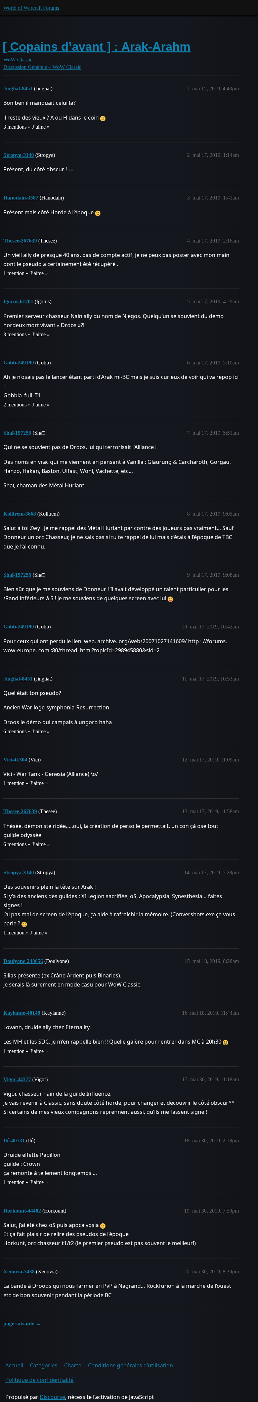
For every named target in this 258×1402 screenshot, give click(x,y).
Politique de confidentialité (39, 1380)
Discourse (52, 1397)
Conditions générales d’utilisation (130, 1365)
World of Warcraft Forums (31, 8)
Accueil (14, 1365)
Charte (72, 1365)
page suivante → (22, 1323)
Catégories (43, 1365)
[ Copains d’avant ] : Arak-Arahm (96, 46)
